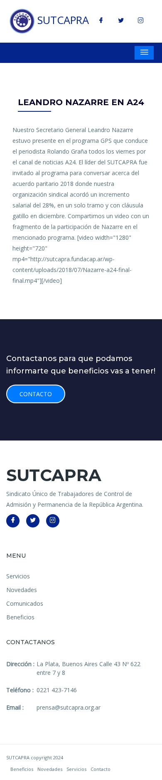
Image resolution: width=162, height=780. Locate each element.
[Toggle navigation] (144, 53)
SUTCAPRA (61, 20)
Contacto (36, 394)
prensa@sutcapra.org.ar (69, 707)
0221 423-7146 (57, 690)
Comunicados (24, 603)
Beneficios (20, 617)
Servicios (18, 576)
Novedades (21, 590)
